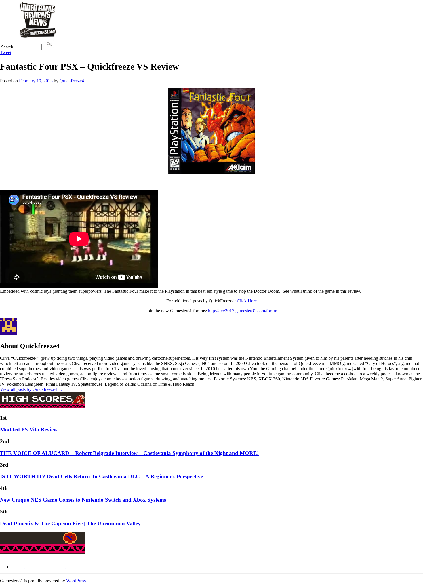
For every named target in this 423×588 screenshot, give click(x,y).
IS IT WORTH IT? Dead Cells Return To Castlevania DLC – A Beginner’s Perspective (101, 476)
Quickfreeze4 (72, 80)
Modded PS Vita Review (29, 430)
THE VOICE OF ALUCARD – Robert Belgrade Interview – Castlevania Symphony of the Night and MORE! (129, 453)
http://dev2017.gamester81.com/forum (242, 310)
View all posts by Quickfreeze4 (31, 389)
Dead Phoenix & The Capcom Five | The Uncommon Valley (70, 523)
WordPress (76, 580)
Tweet (5, 52)
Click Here (247, 300)
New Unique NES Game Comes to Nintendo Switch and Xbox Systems (83, 500)
